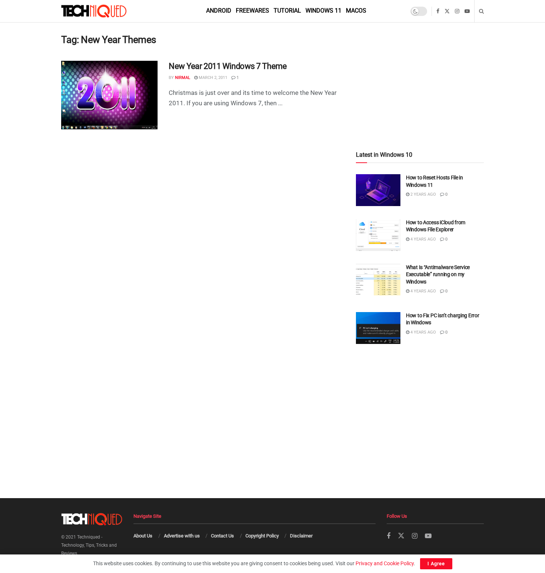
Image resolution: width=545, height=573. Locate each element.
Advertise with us (182, 536)
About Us (142, 536)
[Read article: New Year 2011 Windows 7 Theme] (109, 95)
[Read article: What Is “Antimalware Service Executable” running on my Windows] (378, 280)
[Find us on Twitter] (447, 11)
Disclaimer (301, 536)
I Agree (436, 563)
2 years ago (422, 194)
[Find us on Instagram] (457, 11)
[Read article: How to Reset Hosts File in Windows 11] (378, 190)
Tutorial (287, 10)
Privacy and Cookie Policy (385, 563)
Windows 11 (323, 10)
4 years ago (422, 239)
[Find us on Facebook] (437, 11)
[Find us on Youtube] (467, 11)
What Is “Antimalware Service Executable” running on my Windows (438, 274)
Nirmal (182, 77)
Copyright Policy (262, 536)
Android (218, 10)
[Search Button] (481, 11)
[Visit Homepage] (106, 11)
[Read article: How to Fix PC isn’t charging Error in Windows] (378, 328)
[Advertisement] (420, 71)
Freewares (252, 10)
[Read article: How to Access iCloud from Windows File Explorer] (378, 235)
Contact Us (222, 536)
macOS (356, 10)
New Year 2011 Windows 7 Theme (228, 66)
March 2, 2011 (212, 77)
